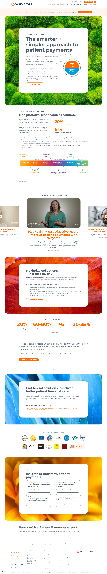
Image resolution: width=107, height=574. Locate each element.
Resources (46, 565)
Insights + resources (89, 4)
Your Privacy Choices (62, 572)
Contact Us (63, 553)
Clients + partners (63, 4)
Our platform (51, 4)
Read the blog (60, 504)
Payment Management (58, 544)
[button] (48, 250)
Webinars (46, 568)
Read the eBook (32, 490)
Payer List (62, 566)
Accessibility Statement (85, 572)
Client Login (63, 555)
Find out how (34, 84)
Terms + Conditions (44, 572)
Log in (80, 1)
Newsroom (47, 561)
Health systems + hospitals (32, 561)
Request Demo (64, 551)
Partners (29, 563)
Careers (46, 557)
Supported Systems (65, 565)
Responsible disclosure (73, 572)
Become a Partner (65, 562)
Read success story (29, 362)
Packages (30, 555)
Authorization (31, 553)
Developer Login (64, 557)
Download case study (63, 490)
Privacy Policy (53, 572)
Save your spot (85, 12)
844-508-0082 (15, 552)
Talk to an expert (36, 300)
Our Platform (31, 551)
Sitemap (93, 572)
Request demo (89, 1)
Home (30, 544)
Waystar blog (47, 562)
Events (46, 566)
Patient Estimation (65, 408)
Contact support (16, 556)
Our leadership (48, 553)
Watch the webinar (34, 504)
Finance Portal (64, 561)
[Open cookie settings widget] (2, 571)
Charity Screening (39, 409)
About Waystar (76, 4)
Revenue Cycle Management (41, 544)
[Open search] (95, 2)
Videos (45, 559)
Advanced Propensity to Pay (48, 408)
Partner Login (64, 559)
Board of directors (49, 555)
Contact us (74, 1)
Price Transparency (32, 408)
